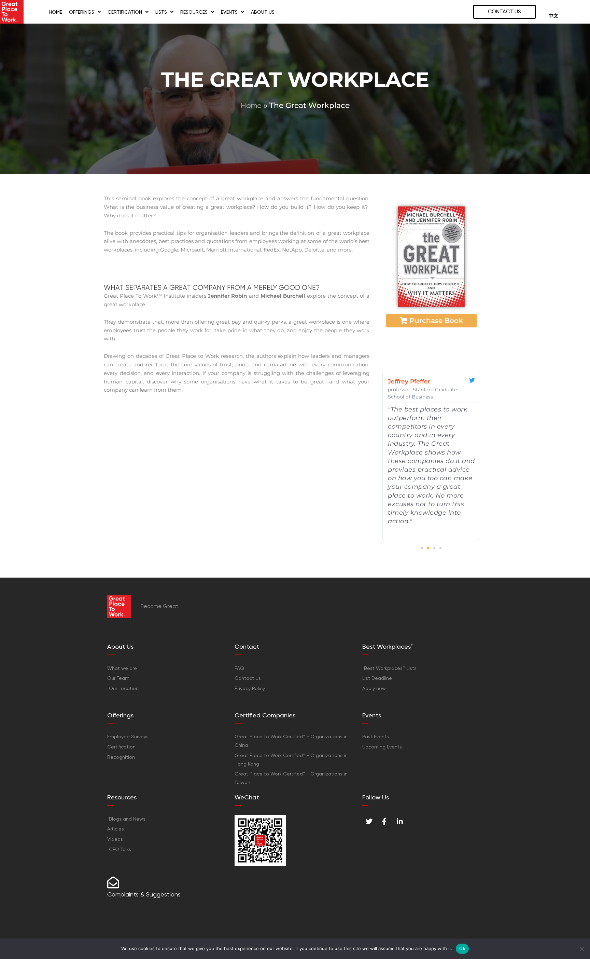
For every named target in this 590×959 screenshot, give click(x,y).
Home (55, 12)
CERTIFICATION (125, 12)
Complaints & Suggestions (144, 894)
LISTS (161, 12)
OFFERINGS (81, 12)
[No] (581, 948)
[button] (422, 548)
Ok (462, 948)
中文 (553, 16)
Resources (194, 12)
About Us (263, 12)
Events (229, 12)
